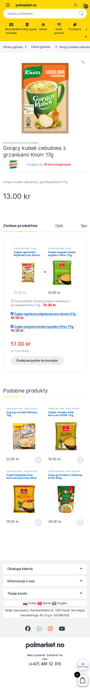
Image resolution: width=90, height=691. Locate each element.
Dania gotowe (58, 31)
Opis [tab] (59, 226)
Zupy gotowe (72, 471)
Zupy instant (30, 408)
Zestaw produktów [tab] (20, 226)
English (62, 603)
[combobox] (39, 13)
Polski (33, 603)
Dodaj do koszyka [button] (36, 459)
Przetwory (74, 29)
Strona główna (13, 46)
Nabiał (43, 29)
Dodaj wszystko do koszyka (37, 360)
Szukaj (81, 13)
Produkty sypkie (27, 29)
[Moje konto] (75, 5)
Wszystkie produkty (11, 31)
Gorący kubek (29, 142)
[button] (83, 61)
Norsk (47, 603)
